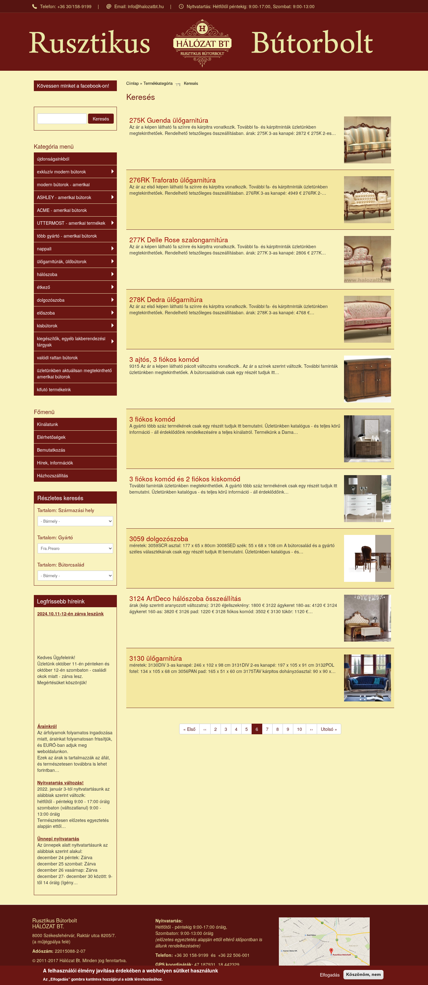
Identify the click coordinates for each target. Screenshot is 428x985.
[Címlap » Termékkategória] (201, 43)
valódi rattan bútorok (57, 357)
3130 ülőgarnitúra (155, 658)
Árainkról (47, 726)
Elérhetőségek (51, 437)
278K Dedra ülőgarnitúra (166, 299)
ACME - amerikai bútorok (62, 210)
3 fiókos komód (152, 418)
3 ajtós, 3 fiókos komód (164, 359)
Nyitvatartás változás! (60, 782)
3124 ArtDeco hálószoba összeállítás (185, 598)
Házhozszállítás (52, 475)
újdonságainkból (53, 159)
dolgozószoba (51, 300)
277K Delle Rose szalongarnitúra (178, 239)
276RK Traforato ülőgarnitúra (172, 179)
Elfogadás (330, 975)
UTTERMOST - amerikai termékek (71, 223)
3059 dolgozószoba (158, 538)
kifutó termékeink (54, 389)
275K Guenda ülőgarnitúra (168, 120)
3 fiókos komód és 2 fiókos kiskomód (184, 478)
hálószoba (47, 274)
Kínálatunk (47, 424)
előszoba (46, 313)
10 (301, 729)
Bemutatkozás (51, 450)
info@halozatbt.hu (146, 6)
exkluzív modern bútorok (61, 171)
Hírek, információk (55, 462)
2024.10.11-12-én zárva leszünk (70, 613)
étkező (43, 287)
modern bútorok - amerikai (63, 184)
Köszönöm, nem (363, 974)
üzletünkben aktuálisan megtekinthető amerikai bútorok (74, 373)
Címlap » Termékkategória (149, 83)
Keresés (101, 118)
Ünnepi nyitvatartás (58, 838)
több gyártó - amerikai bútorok (67, 236)
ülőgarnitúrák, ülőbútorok (61, 261)
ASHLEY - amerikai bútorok (64, 197)
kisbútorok (47, 325)
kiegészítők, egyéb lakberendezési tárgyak (71, 341)
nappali (44, 248)
